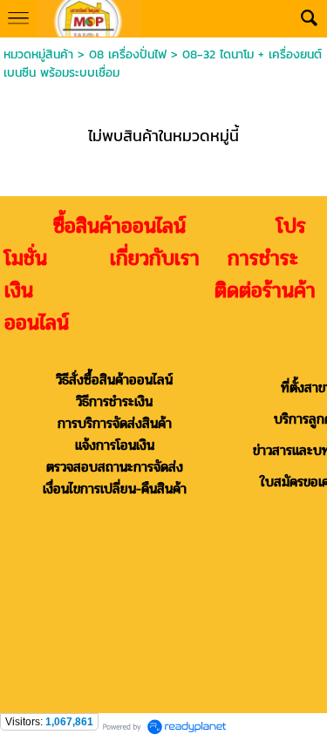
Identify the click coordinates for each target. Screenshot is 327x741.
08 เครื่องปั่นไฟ (128, 54)
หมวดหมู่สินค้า (38, 54)
